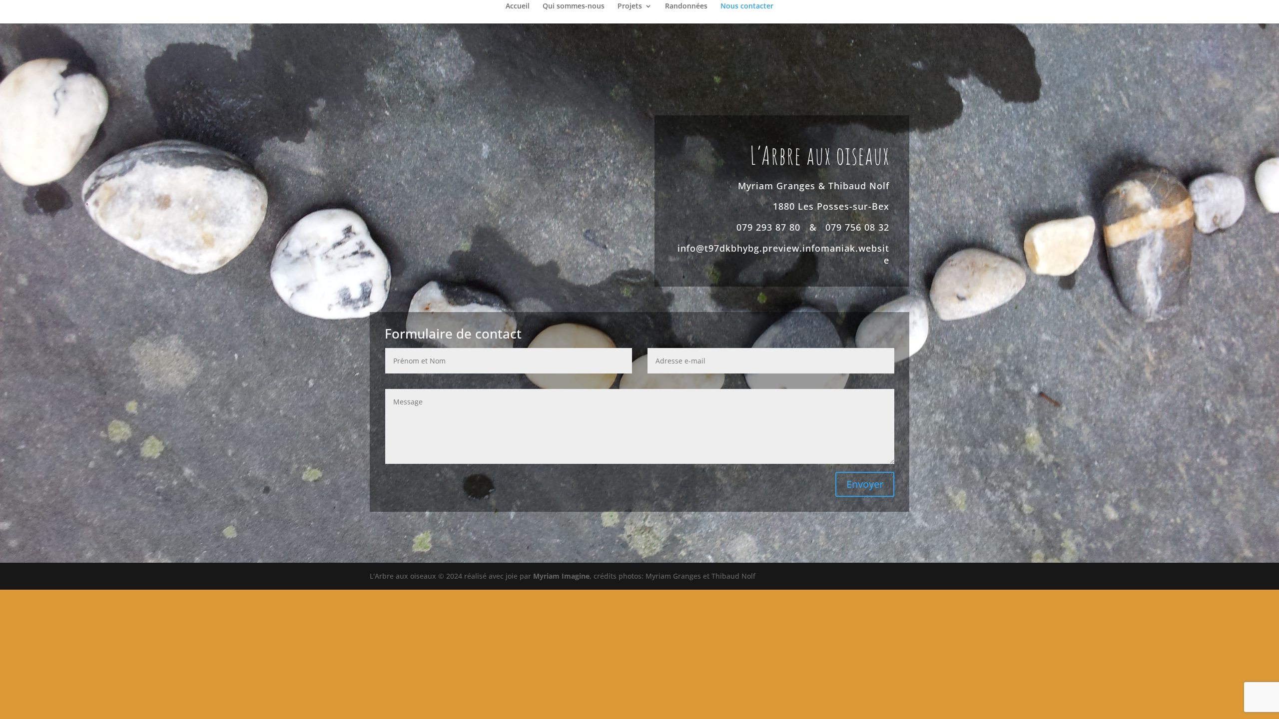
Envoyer (864, 484)
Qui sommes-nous (574, 6)
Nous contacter (746, 6)
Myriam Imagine (561, 576)
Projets (630, 6)
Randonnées (686, 6)
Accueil (518, 6)
